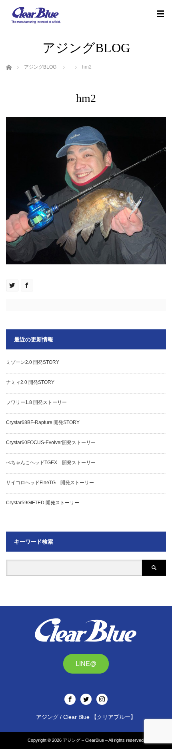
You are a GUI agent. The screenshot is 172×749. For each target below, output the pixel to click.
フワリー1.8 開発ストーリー (36, 402)
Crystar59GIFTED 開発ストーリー (42, 502)
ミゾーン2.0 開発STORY (32, 362)
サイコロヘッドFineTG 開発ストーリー (50, 482)
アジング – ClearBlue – (85, 740)
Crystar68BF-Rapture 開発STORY (43, 422)
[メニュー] (160, 14)
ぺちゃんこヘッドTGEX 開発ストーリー (51, 462)
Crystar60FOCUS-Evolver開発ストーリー (51, 442)
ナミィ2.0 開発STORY (30, 382)
